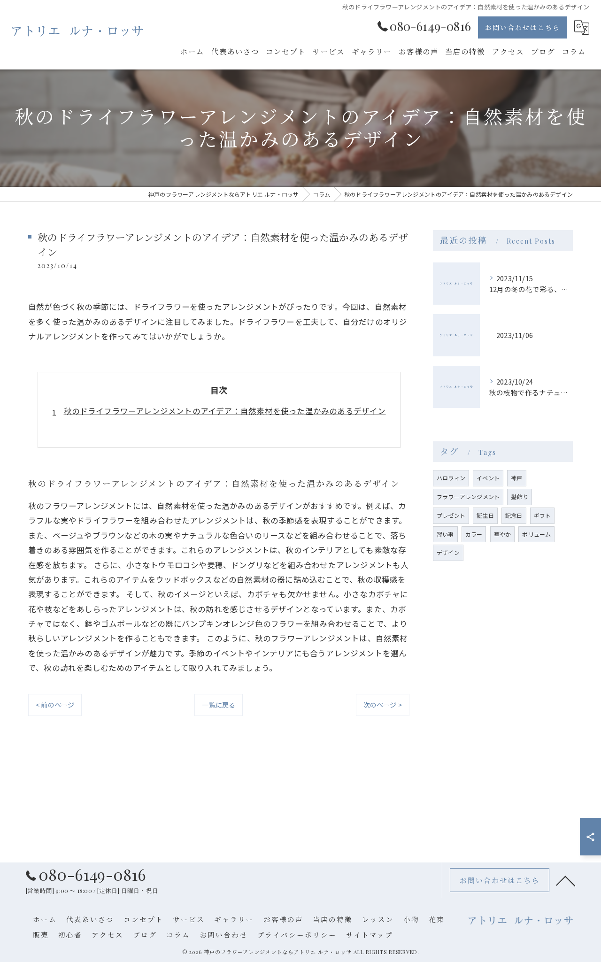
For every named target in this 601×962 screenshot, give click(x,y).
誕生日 (485, 515)
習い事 (445, 534)
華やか (502, 534)
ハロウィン (451, 478)
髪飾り (519, 496)
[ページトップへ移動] (565, 880)
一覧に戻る (218, 704)
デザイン (448, 552)
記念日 (514, 515)
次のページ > (382, 704)
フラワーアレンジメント (468, 496)
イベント (488, 478)
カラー (474, 534)
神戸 (516, 478)
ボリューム (536, 534)
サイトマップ (369, 934)
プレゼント (451, 515)
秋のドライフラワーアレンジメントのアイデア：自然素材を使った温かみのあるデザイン (225, 410)
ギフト (542, 515)
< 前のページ (55, 704)
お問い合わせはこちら (522, 27)
